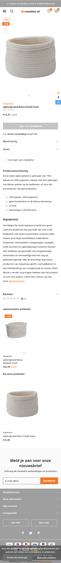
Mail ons (44, 522)
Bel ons (16, 522)
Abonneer (49, 480)
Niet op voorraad (30, 126)
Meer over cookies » (46, 557)
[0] (56, 11)
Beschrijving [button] (10, 141)
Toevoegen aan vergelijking (20, 160)
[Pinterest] (39, 533)
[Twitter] (30, 533)
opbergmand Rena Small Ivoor (19, 436)
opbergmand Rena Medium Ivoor (13, 361)
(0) (16, 109)
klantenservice (16, 281)
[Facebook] (23, 533)
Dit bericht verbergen (17, 557)
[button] (4, 11)
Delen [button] (6, 149)
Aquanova (8, 103)
